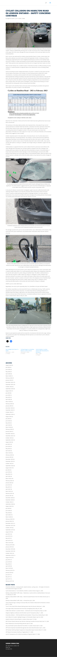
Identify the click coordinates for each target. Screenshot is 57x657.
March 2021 (8, 491)
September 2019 (9, 529)
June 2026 (8, 369)
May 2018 (8, 564)
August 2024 (8, 416)
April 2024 (8, 425)
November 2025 (9, 384)
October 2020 (9, 502)
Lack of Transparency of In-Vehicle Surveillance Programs (19, 634)
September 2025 (9, 388)
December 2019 (9, 523)
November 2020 (9, 500)
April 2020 (8, 514)
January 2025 (9, 405)
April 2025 (8, 399)
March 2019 (8, 542)
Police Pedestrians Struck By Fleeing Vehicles (16, 623)
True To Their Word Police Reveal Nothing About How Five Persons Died (22, 606)
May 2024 (8, 423)
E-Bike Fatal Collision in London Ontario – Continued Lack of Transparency (23, 610)
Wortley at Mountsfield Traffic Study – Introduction (17, 600)
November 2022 (9, 461)
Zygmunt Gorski (10, 18)
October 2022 (9, 463)
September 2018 (9, 555)
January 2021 (9, 495)
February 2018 (9, 570)
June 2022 (8, 472)
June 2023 (8, 446)
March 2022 (8, 478)
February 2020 (9, 519)
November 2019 (9, 525)
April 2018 (8, 566)
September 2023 (9, 440)
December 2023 (9, 433)
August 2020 (8, 506)
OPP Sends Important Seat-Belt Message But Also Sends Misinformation (22, 627)
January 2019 (9, 547)
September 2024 (9, 414)
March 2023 (8, 452)
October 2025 (9, 386)
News (23, 18)
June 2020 (8, 510)
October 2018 (9, 553)
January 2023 (9, 457)
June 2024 (8, 420)
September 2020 (9, 504)
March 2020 (8, 517)
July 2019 (8, 534)
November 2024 (9, 410)
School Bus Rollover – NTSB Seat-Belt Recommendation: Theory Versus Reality (24, 615)
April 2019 (8, 540)
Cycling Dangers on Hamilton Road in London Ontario (27, 350)
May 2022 (8, 474)
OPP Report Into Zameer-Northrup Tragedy (16, 632)
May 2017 (8, 576)
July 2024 (8, 418)
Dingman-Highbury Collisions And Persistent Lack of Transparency (21, 612)
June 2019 (8, 536)
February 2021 (9, 493)
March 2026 (8, 376)
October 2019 (9, 527)
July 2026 (8, 367)
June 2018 (8, 561)
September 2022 (9, 465)
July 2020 (8, 508)
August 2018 (8, 557)
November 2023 (9, 435)
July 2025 (8, 393)
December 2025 (9, 382)
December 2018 (9, 549)
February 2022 (9, 480)
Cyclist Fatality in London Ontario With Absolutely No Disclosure (42, 351)
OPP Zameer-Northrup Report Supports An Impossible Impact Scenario (22, 630)
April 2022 (8, 476)
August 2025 (8, 391)
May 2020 (8, 512)
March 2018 (8, 568)
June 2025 (8, 395)
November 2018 (9, 551)
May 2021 (8, 487)
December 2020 (9, 497)
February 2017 (9, 581)
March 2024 (8, 427)
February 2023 (9, 455)
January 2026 (9, 380)
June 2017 (8, 574)
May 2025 (8, 397)
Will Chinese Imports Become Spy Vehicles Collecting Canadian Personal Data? (24, 621)
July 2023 (8, 444)
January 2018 (9, 572)
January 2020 (9, 521)
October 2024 (9, 412)
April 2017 (8, 579)
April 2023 (8, 450)
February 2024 (9, 429)
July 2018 (8, 559)
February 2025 (9, 403)
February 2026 (9, 378)
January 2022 (9, 482)
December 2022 (9, 459)
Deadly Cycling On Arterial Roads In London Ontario (18, 619)
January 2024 (9, 431)
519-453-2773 (9, 649)
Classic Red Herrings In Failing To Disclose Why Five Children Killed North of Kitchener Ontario (28, 602)
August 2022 (8, 467)
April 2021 (8, 489)
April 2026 (8, 373)
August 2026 (8, 365)
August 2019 (8, 532)
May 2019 (8, 538)
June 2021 (8, 485)
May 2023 (8, 448)
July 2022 (8, 470)
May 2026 (8, 371)
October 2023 (9, 438)
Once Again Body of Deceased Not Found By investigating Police (20, 608)
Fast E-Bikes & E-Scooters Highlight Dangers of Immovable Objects (21, 617)
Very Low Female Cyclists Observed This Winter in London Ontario (21, 625)
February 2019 (9, 544)
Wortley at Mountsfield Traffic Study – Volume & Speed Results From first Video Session (26, 596)
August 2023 (8, 442)
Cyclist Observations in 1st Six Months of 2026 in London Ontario (21, 590)
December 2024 (9, 408)
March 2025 (8, 401)
